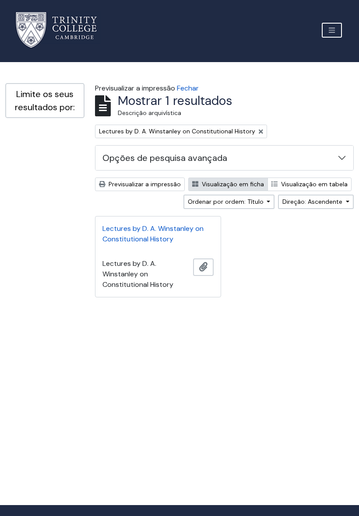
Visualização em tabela (313, 184)
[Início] (61, 30)
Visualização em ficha (232, 184)
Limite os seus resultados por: (45, 100)
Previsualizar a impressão (144, 184)
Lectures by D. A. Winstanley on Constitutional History (153, 234)
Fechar (188, 88)
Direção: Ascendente (313, 202)
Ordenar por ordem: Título (226, 202)
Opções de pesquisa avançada (164, 158)
